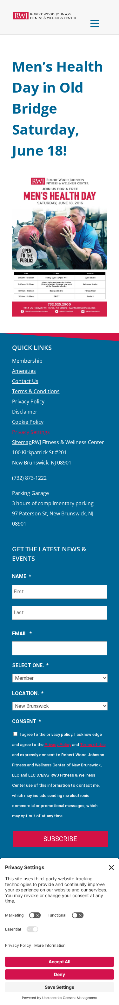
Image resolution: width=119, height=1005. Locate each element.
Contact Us (25, 381)
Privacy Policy (28, 401)
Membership (27, 360)
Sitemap (22, 442)
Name (21, 576)
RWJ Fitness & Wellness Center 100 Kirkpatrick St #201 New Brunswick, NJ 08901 (58, 452)
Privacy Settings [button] (31, 432)
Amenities (24, 370)
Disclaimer (24, 411)
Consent (26, 721)
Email (22, 634)
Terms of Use (93, 744)
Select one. (30, 665)
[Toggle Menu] (94, 23)
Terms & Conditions (36, 391)
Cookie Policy (27, 421)
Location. (27, 693)
